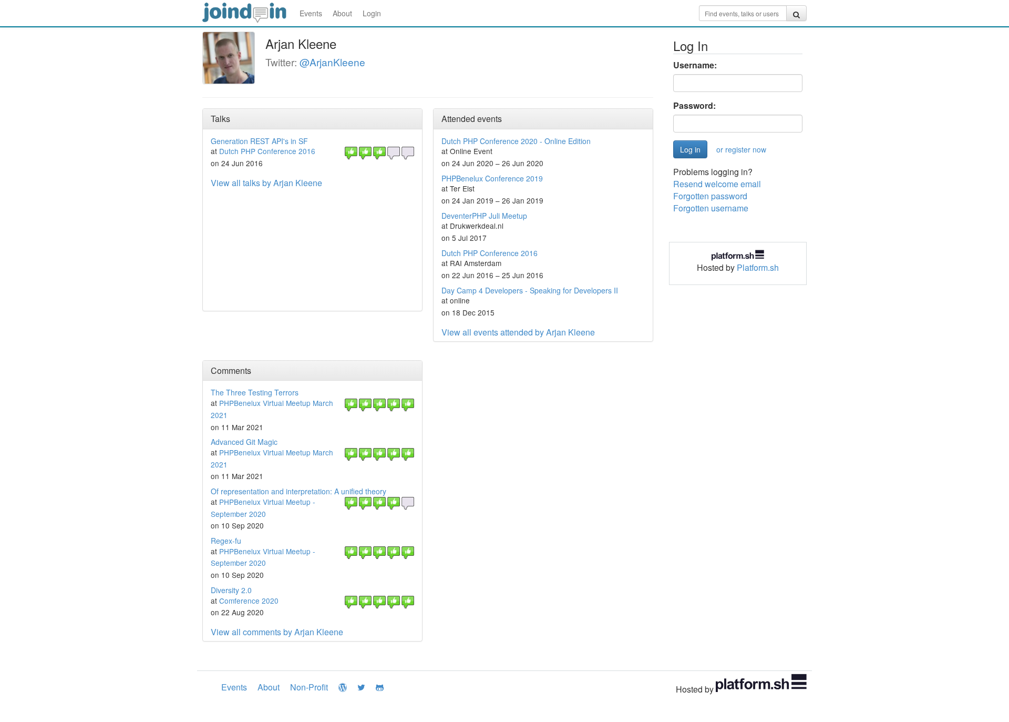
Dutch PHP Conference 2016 (267, 151)
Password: (694, 105)
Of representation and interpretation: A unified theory (298, 491)
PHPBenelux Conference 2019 (492, 178)
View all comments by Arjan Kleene (277, 632)
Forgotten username (710, 208)
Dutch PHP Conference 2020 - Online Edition (516, 141)
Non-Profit (309, 687)
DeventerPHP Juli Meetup (484, 215)
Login (372, 13)
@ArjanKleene (332, 62)
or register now (741, 149)
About (342, 13)
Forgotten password (710, 196)
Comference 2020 (249, 600)
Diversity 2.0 (231, 590)
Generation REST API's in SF (259, 141)
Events (311, 13)
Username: (695, 65)
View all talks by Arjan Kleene (266, 183)
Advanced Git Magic (244, 441)
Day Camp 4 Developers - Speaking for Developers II (529, 290)
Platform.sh (758, 267)
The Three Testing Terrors (254, 392)
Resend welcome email (717, 184)
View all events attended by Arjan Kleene (518, 332)
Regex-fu (226, 540)
